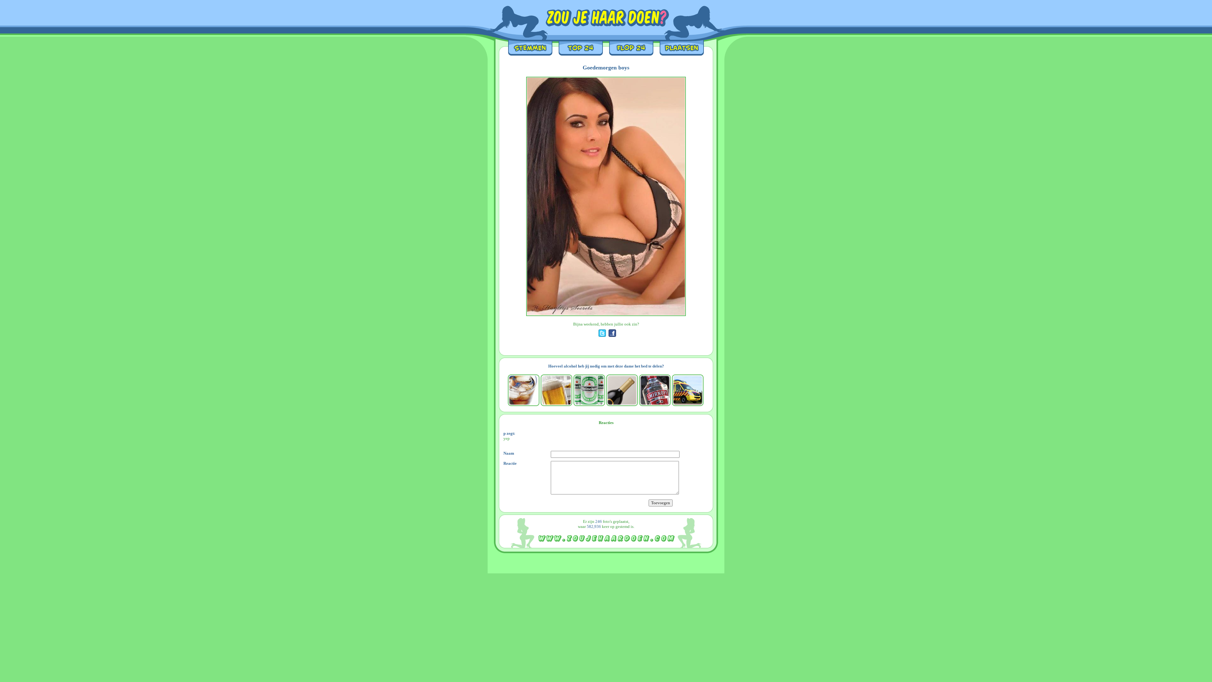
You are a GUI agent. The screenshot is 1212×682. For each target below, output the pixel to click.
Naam (508, 453)
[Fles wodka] (655, 390)
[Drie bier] (589, 390)
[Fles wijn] (622, 390)
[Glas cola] (523, 390)
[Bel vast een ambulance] (688, 390)
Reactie (510, 463)
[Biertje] (556, 390)
